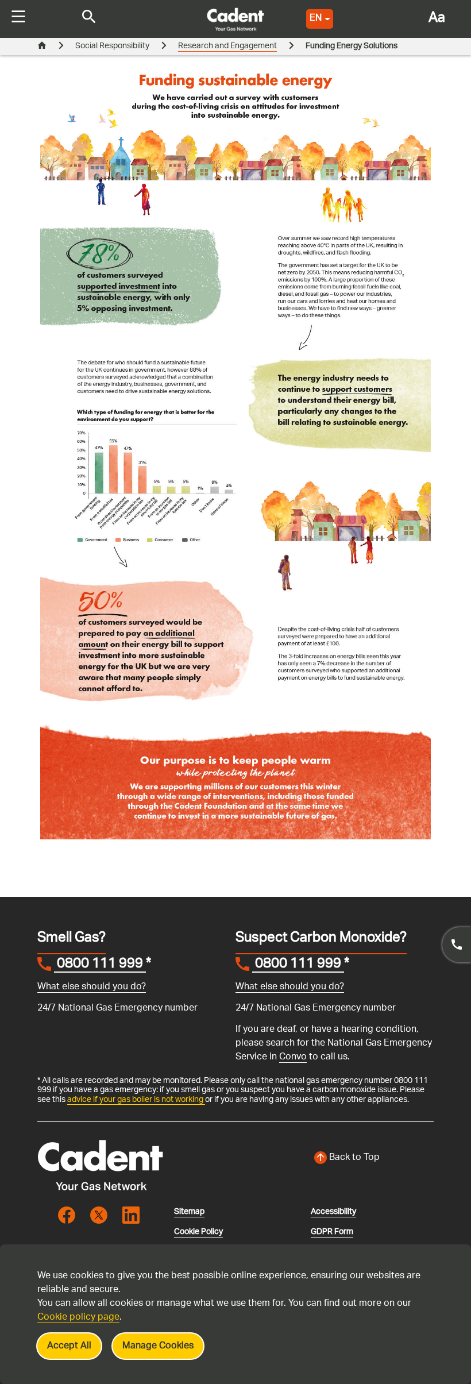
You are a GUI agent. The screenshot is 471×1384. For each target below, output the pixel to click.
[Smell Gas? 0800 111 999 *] (456, 944)
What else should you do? (91, 987)
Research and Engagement (227, 46)
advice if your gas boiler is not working (136, 1099)
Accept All (69, 1346)
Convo (293, 1057)
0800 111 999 (100, 965)
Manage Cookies (158, 1346)
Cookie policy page (78, 1318)
